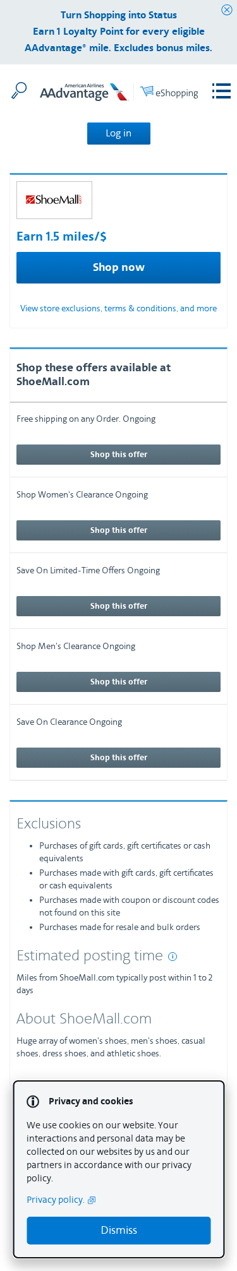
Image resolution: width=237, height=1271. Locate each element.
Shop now (119, 268)
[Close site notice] (227, 10)
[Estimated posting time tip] (172, 956)
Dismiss (118, 1230)
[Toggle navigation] (221, 91)
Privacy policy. (56, 1200)
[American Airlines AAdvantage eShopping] (119, 94)
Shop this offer (118, 455)
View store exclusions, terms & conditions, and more (118, 309)
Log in (118, 133)
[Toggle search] (19, 90)
